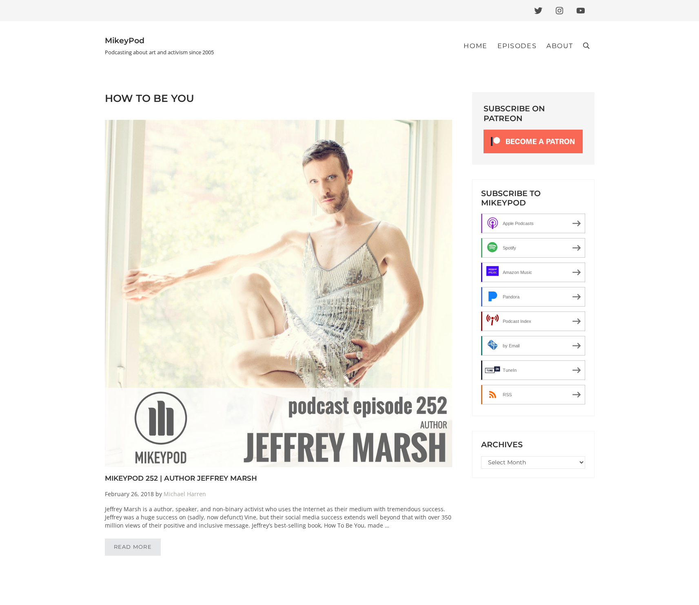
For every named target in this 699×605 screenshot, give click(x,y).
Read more (137, 548)
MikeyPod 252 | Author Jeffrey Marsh (181, 478)
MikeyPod (124, 40)
